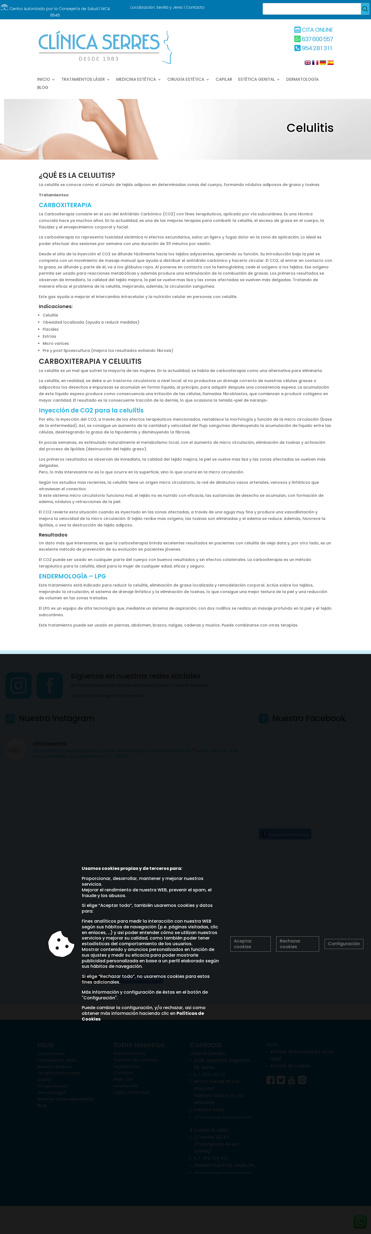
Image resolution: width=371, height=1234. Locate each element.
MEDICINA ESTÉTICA (136, 79)
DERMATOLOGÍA (302, 79)
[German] (322, 64)
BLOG (42, 88)
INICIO (43, 79)
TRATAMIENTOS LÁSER (83, 79)
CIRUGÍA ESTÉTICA (185, 79)
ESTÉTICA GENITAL (256, 79)
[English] (307, 64)
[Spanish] (330, 64)
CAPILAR (224, 79)
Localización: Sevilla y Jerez (156, 7)
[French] (315, 64)
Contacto (195, 7)
